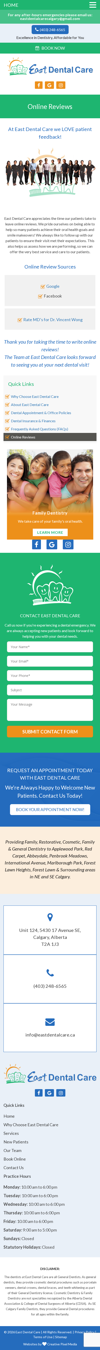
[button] (92, 5)
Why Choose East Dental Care (35, 396)
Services (11, 1133)
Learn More (50, 532)
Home (9, 1116)
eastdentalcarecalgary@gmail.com (50, 18)
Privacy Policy (84, 1332)
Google (53, 286)
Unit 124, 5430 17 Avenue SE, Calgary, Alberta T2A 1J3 (50, 937)
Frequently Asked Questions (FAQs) (39, 429)
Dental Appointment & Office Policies (41, 412)
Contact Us (13, 1167)
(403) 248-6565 (52, 29)
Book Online (14, 1158)
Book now (53, 48)
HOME (11, 5)
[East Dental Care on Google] (49, 85)
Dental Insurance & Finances (33, 421)
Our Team (12, 1150)
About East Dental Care (30, 404)
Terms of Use (43, 1337)
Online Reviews (23, 437)
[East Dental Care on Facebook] (39, 85)
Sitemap (61, 1337)
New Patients (15, 1141)
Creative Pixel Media (62, 1344)
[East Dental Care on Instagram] (60, 85)
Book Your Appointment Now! (50, 809)
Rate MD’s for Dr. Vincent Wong (53, 319)
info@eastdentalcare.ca (50, 1034)
